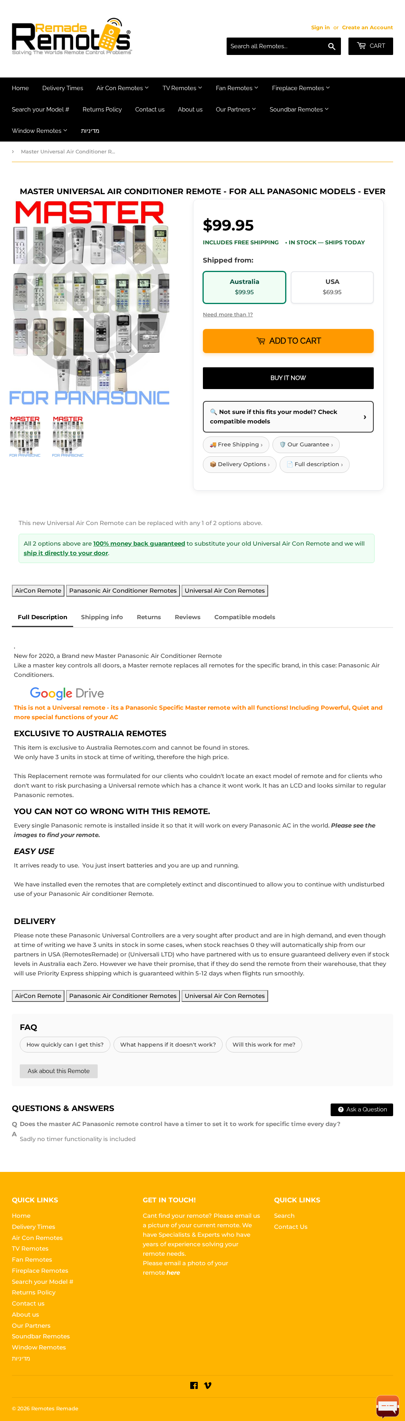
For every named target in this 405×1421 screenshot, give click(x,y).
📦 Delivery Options (240, 464)
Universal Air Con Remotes (225, 590)
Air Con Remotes (120, 88)
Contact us (150, 109)
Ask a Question (366, 1109)
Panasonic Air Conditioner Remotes (123, 590)
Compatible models (244, 617)
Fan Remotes (235, 88)
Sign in (320, 27)
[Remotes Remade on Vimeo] (208, 1386)
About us (190, 109)
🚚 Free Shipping (236, 444)
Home (20, 88)
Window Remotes (37, 130)
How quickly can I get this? (65, 1044)
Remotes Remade (54, 1408)
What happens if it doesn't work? (168, 1044)
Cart (376, 45)
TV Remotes (180, 88)
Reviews (188, 617)
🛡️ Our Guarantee (306, 444)
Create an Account (367, 27)
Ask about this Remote (59, 1071)
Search (284, 1215)
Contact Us (291, 1226)
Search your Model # (40, 109)
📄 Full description (314, 464)
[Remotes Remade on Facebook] (194, 1386)
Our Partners (234, 109)
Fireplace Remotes (299, 88)
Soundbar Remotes (297, 109)
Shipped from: (228, 260)
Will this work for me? (264, 1044)
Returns (149, 617)
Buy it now (288, 378)
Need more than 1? (228, 314)
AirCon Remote (38, 590)
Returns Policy (102, 109)
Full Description (42, 617)
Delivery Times (62, 88)
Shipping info (102, 617)
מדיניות (90, 130)
